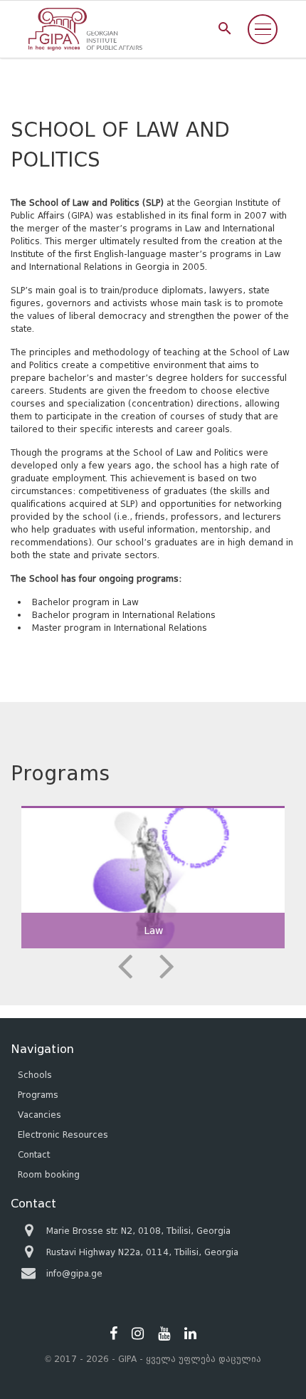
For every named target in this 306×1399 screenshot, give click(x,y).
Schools (35, 1074)
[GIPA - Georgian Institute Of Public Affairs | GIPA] (85, 29)
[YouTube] (164, 1333)
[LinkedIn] (190, 1333)
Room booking (49, 1174)
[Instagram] (138, 1333)
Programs (38, 1094)
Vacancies (39, 1114)
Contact (34, 1154)
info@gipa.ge (74, 1273)
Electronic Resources (63, 1134)
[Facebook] (113, 1333)
